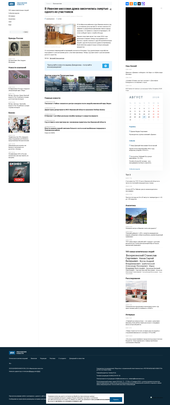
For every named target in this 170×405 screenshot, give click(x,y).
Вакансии (34, 358)
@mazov (31, 371)
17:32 (130, 178)
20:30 (13, 144)
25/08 (10, 58)
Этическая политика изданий (18, 358)
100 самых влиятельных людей (18, 10)
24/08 (10, 102)
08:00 (130, 231)
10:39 (130, 186)
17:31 (130, 85)
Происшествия (57, 3)
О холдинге (62, 358)
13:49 (13, 87)
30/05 (127, 336)
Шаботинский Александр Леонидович (140, 264)
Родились (132, 126)
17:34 (13, 58)
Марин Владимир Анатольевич (140, 267)
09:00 (130, 336)
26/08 (10, 135)
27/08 (9, 87)
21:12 (130, 327)
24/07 (10, 144)
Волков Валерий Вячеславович (150, 272)
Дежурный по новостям (76, 358)
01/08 (127, 318)
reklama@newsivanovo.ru (136, 378)
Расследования (133, 278)
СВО (10, 22)
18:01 (130, 77)
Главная (48, 3)
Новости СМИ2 (50, 133)
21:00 (13, 135)
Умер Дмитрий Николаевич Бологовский (144, 145)
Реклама (52, 358)
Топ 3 (128, 174)
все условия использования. (101, 399)
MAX (38, 371)
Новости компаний (17, 67)
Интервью (11, 16)
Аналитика (11, 19)
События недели (13, 13)
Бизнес (11, 113)
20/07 (127, 327)
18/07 (9, 152)
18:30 (13, 102)
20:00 (13, 152)
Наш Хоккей (131, 66)
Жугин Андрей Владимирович (140, 262)
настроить (59, 401)
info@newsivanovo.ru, (121, 378)
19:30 (130, 240)
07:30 (130, 194)
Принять (116, 399)
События (132, 141)
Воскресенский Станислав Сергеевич (141, 257)
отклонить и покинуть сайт (73, 401)
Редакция (43, 358)
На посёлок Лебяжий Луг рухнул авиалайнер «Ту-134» (140, 157)
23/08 (127, 194)
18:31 (130, 69)
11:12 (13, 93)
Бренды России (15, 38)
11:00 (130, 304)
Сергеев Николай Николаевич (145, 270)
